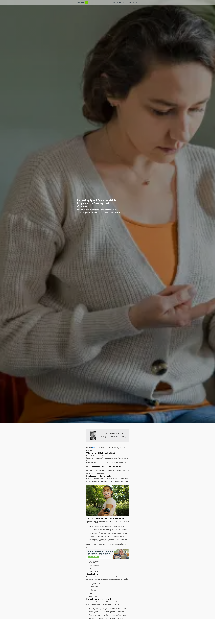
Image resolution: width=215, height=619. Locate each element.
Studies (119, 2)
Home (114, 2)
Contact (129, 2)
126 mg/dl (106, 460)
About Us (134, 2)
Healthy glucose (111, 457)
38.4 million (94, 447)
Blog (124, 2)
